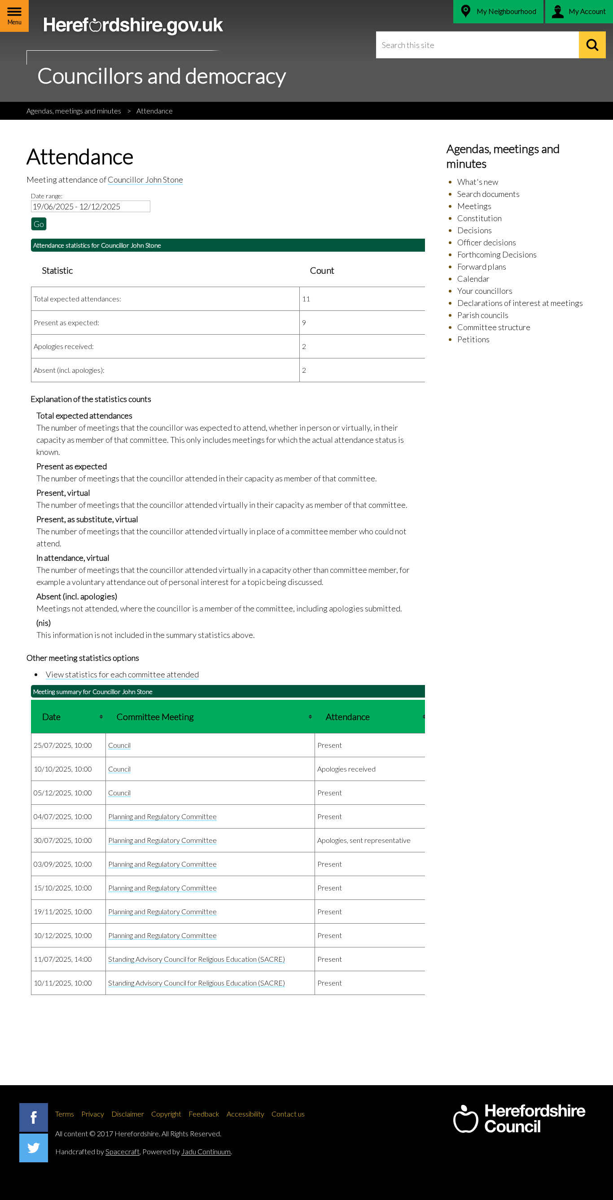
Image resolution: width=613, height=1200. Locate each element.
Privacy (92, 1113)
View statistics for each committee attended (122, 674)
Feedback (203, 1113)
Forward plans (481, 266)
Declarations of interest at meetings (520, 303)
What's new (477, 182)
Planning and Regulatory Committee (162, 816)
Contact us (288, 1113)
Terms (64, 1113)
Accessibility (245, 1113)
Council (119, 745)
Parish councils (482, 315)
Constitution (479, 218)
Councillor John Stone (145, 179)
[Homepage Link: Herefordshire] (519, 1119)
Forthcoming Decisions (497, 254)
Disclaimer (127, 1113)
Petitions (473, 339)
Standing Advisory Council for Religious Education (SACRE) (196, 959)
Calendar (473, 279)
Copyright (166, 1113)
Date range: (46, 196)
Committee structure (493, 327)
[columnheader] (68, 716)
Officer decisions (486, 242)
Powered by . (187, 1151)
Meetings (474, 206)
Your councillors (484, 291)
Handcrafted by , (98, 1151)
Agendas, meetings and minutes (73, 110)
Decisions (474, 230)
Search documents (488, 194)
